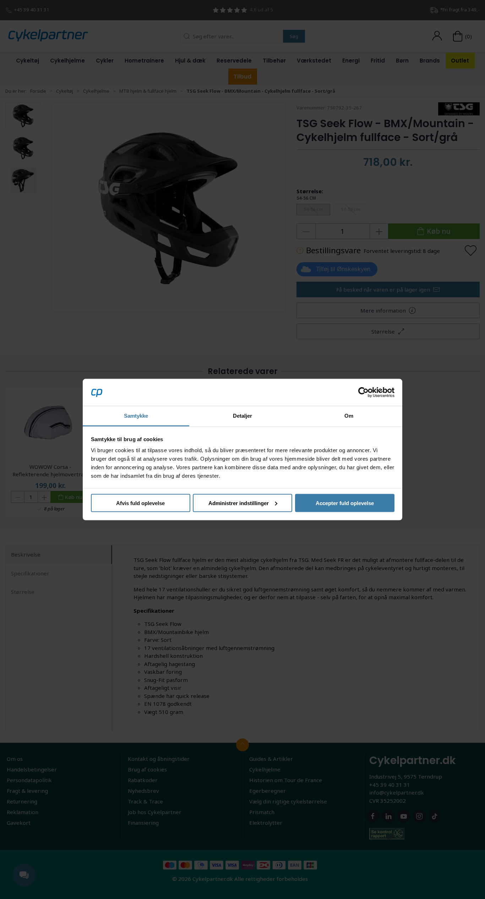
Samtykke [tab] (136, 416)
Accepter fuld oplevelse (345, 503)
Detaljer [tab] (242, 416)
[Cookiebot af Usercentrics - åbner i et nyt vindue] (363, 392)
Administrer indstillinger (238, 503)
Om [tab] (348, 416)
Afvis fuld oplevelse (140, 503)
